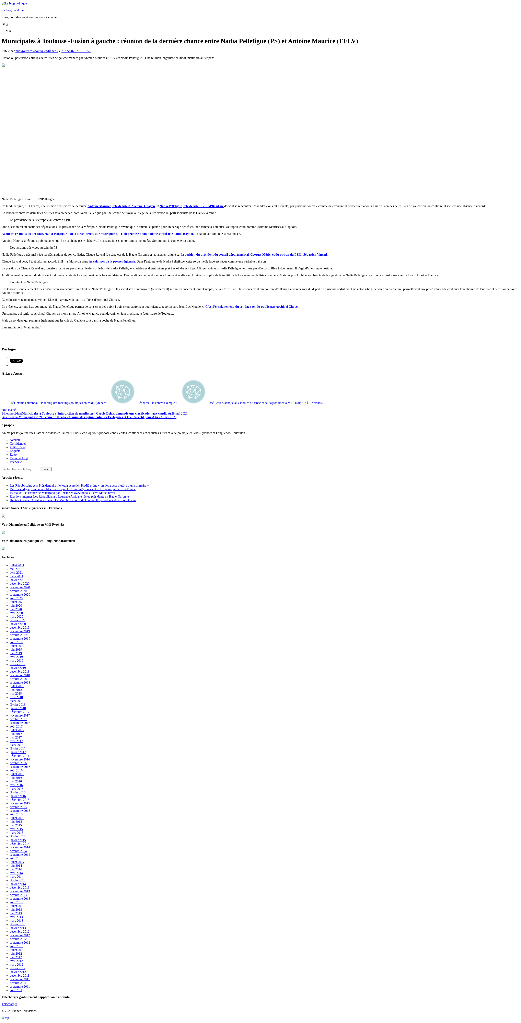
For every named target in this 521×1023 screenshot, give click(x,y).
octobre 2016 (18, 763)
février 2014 (17, 880)
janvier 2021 (18, 580)
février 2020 (17, 620)
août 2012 (16, 946)
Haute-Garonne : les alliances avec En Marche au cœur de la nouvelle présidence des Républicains (73, 500)
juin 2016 (16, 777)
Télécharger (9, 1004)
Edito (13, 454)
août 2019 (16, 642)
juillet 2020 (17, 602)
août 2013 (16, 902)
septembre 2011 (20, 986)
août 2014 (16, 858)
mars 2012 (16, 964)
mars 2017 (16, 744)
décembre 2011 (19, 975)
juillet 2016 (17, 774)
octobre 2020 (18, 591)
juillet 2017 (17, 730)
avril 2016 (16, 785)
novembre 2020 (20, 587)
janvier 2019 (18, 668)
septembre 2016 (20, 766)
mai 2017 (16, 737)
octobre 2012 (18, 939)
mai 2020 (16, 609)
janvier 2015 (18, 840)
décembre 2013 (20, 887)
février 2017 (17, 748)
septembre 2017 (20, 722)
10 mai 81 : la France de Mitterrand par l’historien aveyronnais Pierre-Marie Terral (62, 493)
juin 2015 (16, 821)
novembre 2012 (20, 935)
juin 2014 (16, 865)
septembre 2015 (20, 810)
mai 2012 (16, 957)
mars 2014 (16, 876)
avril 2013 (16, 917)
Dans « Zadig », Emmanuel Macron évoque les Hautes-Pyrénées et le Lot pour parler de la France (73, 489)
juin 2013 (16, 909)
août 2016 (16, 770)
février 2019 (17, 664)
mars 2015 (16, 832)
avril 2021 (16, 572)
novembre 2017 (20, 715)
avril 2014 (16, 873)
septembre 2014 (20, 854)
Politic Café (17, 447)
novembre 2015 (20, 803)
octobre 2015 (18, 807)
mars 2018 (16, 700)
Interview (16, 462)
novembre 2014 (20, 847)
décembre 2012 (20, 931)
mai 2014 (16, 869)
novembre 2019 (20, 631)
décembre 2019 (20, 627)
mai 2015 (16, 825)
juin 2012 (16, 953)
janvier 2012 (18, 972)
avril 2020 (16, 613)
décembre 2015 (20, 799)
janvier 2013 (18, 928)
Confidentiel (18, 443)
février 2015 (17, 836)
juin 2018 (16, 689)
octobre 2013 (18, 895)
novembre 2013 (20, 891)
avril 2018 (16, 697)
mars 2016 (16, 788)
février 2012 (17, 968)
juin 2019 (16, 649)
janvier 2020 (18, 624)
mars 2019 (16, 660)
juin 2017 (16, 733)
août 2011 (16, 990)
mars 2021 (16, 576)
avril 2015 (16, 829)
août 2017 (16, 726)
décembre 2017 (20, 711)
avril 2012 (16, 961)
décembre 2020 (20, 583)
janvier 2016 (18, 796)
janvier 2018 (18, 708)
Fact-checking (19, 458)
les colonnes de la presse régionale (112, 261)
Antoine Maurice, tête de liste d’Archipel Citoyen (121, 206)
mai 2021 (16, 569)
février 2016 (17, 792)
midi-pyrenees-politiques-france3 (36, 51)
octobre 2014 (18, 851)
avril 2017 (16, 741)
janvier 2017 (18, 752)
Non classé (9, 409)
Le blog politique (13, 10)
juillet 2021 (17, 565)
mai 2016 (16, 781)
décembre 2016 (20, 755)
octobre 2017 (18, 719)
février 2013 (17, 924)
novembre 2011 (20, 979)
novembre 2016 (20, 759)
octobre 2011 (18, 983)
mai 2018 (16, 693)
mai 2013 (16, 913)
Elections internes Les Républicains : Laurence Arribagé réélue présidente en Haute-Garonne (69, 496)
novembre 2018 (20, 675)
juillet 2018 (17, 686)
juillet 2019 (17, 646)
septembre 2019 (20, 638)
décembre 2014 (20, 843)
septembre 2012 (20, 942)
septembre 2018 (20, 682)
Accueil (15, 440)
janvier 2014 (18, 884)
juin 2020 (16, 605)
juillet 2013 (17, 906)
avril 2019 (16, 657)
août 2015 (16, 814)
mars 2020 (16, 616)
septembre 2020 (20, 594)
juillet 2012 (17, 950)
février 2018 (17, 704)
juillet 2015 (17, 818)
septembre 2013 (20, 898)
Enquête (15, 451)
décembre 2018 (20, 671)
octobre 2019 (18, 635)
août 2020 (16, 598)
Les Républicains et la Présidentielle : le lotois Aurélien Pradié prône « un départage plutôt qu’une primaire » (79, 485)
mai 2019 (16, 653)
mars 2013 (16, 920)
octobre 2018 (18, 679)
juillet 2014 (17, 862)
